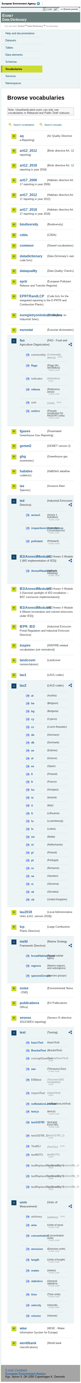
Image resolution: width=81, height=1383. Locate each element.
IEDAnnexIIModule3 (33, 588)
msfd (24, 941)
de (32, 734)
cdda (24, 235)
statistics (37, 1281)
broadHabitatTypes (38, 955)
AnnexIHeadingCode (38, 570)
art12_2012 (28, 150)
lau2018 (26, 912)
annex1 (35, 515)
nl (32, 844)
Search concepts (53, 125)
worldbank (28, 1343)
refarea (35, 389)
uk (32, 899)
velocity (36, 1305)
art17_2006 (28, 180)
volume (36, 1315)
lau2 (23, 685)
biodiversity (29, 224)
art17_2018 (28, 209)
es (32, 766)
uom (23, 1202)
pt (32, 860)
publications (29, 1003)
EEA (22, 3)
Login (49, 9)
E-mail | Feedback (16, 1370)
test (23, 1032)
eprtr (23, 281)
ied (22, 500)
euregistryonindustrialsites (33, 315)
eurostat (26, 330)
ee (32, 750)
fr (32, 781)
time (34, 1294)
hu (32, 789)
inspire (25, 645)
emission (37, 1249)
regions (36, 965)
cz (32, 727)
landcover (28, 660)
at (32, 695)
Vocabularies (13, 69)
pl (32, 852)
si (32, 884)
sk (32, 891)
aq (22, 136)
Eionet (21, 26)
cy (32, 719)
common (27, 245)
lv (32, 829)
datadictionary (31, 256)
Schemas (11, 61)
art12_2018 (28, 165)
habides (26, 471)
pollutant (37, 541)
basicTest (37, 1042)
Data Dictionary (35, 26)
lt (32, 813)
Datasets (10, 40)
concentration (38, 1235)
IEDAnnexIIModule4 (33, 607)
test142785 (37, 1122)
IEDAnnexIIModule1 (33, 556)
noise (24, 988)
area (34, 1225)
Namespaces (13, 83)
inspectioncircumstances (38, 528)
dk (32, 742)
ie (32, 797)
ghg (23, 456)
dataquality (28, 271)
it (32, 805)
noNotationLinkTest (38, 1103)
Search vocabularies (24, 125)
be (32, 703)
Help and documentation (19, 33)
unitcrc (35, 411)
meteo (35, 1270)
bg (32, 711)
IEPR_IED (27, 626)
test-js (35, 1111)
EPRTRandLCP (32, 296)
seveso (25, 1017)
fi (32, 774)
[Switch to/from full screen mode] (56, 9)
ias (22, 486)
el (32, 758)
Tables (9, 47)
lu (32, 821)
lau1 (23, 675)
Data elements (14, 54)
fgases (25, 431)
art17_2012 (28, 195)
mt (32, 836)
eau (33, 1069)
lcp (22, 927)
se (32, 876)
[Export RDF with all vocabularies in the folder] (70, 345)
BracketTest (38, 1050)
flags (34, 365)
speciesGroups (38, 975)
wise (23, 1328)
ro (32, 868)
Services (10, 76)
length (35, 1259)
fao (22, 340)
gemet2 (25, 446)
